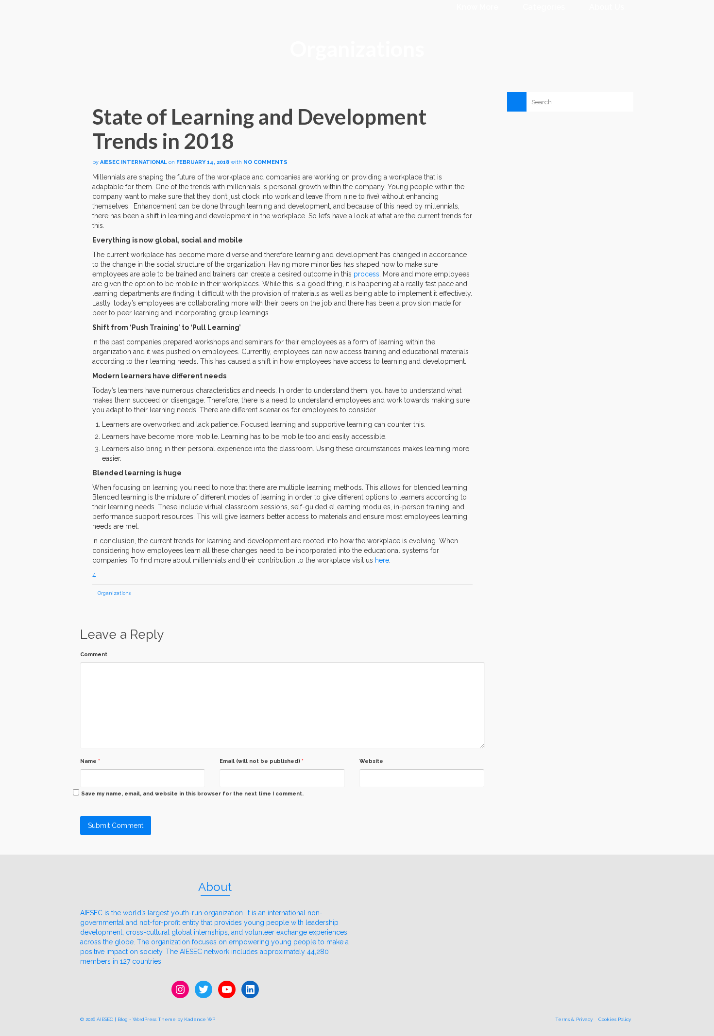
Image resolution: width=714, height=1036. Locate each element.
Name (90, 761)
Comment (93, 654)
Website (371, 761)
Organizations (114, 593)
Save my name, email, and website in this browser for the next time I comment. (192, 794)
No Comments (265, 162)
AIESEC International (133, 162)
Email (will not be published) (262, 761)
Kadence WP (199, 1019)
